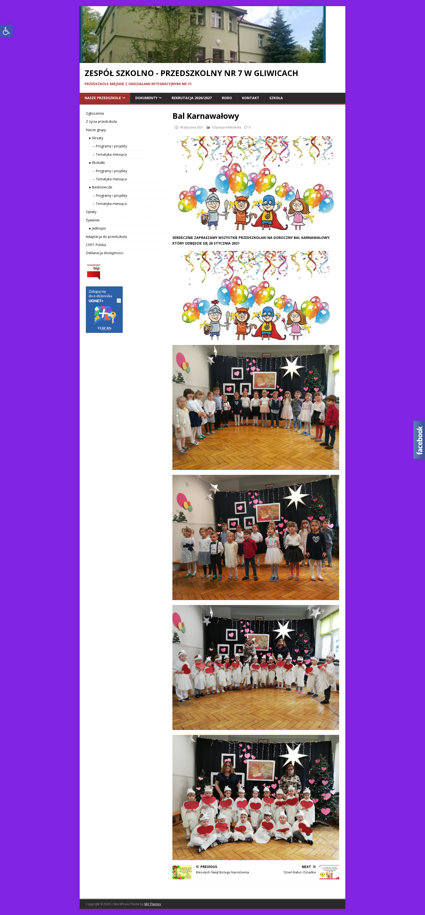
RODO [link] (227, 97)
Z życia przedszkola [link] (226, 127)
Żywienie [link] (93, 220)
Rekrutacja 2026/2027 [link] (192, 97)
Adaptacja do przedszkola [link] (106, 236)
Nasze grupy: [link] (96, 129)
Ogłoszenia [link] (95, 113)
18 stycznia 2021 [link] (191, 127)
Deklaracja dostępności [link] (104, 252)
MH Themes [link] (152, 904)
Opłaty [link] (91, 211)
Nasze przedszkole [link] (103, 97)
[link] (6, 31)
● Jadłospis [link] (96, 228)
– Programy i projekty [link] (106, 146)
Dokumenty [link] (146, 97)
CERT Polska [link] (96, 244)
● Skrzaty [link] (94, 138)
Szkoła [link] (276, 97)
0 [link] (249, 127)
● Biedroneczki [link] (99, 187)
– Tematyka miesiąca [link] (106, 154)
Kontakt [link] (250, 97)
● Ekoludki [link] (95, 162)
